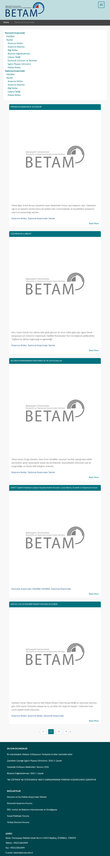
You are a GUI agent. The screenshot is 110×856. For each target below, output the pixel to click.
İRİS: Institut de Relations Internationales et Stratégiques (32, 810)
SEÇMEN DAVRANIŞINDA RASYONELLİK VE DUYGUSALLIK (36, 361)
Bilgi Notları (13, 50)
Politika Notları (14, 68)
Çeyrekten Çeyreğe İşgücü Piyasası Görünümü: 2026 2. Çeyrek (34, 761)
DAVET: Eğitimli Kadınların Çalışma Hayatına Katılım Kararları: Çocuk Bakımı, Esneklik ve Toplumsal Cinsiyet (54, 488)
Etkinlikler (10, 37)
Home (6, 22)
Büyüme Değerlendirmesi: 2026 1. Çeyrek (25, 774)
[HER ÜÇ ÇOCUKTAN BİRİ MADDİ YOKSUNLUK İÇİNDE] (55, 655)
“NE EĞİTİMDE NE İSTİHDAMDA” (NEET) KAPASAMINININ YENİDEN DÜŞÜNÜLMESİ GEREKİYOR (51, 780)
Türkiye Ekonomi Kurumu (18, 822)
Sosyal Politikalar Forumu (18, 816)
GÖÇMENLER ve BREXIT (21, 234)
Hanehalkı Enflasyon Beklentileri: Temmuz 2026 (28, 767)
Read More (94, 224)
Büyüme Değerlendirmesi (19, 54)
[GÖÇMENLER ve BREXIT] (55, 284)
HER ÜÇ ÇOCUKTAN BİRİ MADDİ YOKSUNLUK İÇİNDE (34, 604)
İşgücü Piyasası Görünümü (19, 64)
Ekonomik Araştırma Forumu (19, 803)
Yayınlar (9, 40)
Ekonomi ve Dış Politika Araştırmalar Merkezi (27, 797)
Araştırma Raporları (16, 47)
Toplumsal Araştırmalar (15, 71)
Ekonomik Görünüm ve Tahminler (22, 61)
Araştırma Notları (15, 43)
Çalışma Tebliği (14, 57)
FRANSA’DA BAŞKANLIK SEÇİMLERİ (26, 107)
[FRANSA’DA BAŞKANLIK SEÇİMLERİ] (55, 157)
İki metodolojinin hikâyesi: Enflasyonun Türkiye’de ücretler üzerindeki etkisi (39, 755)
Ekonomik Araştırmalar (15, 33)
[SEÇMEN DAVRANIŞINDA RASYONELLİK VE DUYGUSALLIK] (55, 411)
